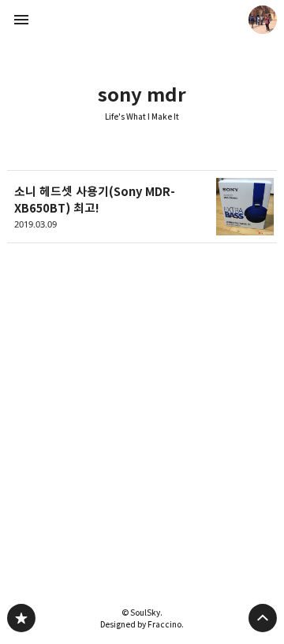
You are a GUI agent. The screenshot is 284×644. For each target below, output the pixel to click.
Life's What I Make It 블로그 (21, 618)
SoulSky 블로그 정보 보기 (263, 20)
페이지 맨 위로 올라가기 (263, 618)
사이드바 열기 (21, 20)
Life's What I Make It (142, 117)
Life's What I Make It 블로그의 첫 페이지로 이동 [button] (142, 20)
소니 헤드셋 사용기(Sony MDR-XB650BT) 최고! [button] (142, 206)
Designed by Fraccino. (142, 624)
